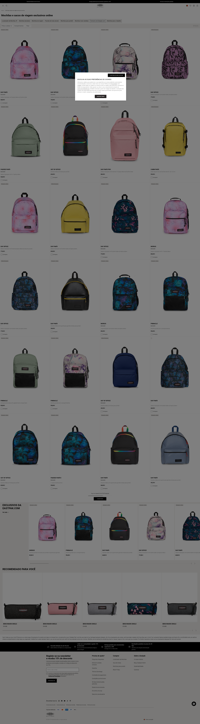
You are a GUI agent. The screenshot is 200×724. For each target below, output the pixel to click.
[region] (100, 86)
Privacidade (114, 84)
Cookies (79, 85)
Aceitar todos (100, 96)
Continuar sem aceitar (116, 75)
